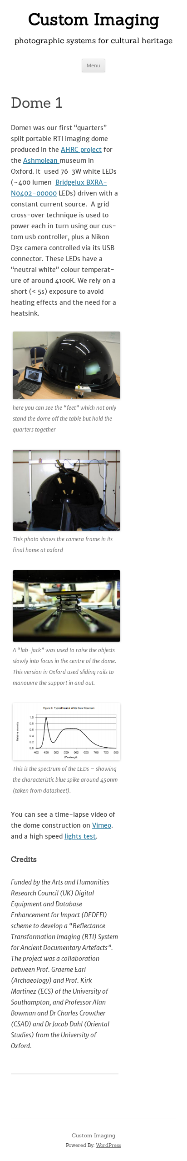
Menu (93, 65)
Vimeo (101, 825)
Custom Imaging (93, 19)
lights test (80, 836)
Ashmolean (41, 160)
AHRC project (81, 150)
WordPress (108, 1145)
